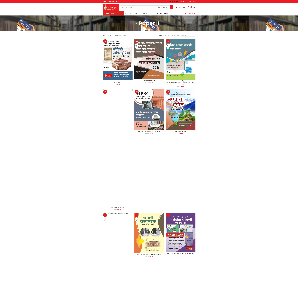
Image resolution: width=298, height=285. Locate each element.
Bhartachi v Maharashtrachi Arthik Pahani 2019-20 (180, 254)
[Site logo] (111, 7)
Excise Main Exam (117, 35)
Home (104, 35)
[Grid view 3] (175, 35)
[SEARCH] (171, 7)
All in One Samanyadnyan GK (149, 80)
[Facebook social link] (170, 1)
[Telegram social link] (177, 1)
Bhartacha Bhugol (180, 131)
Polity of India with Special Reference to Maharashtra (117, 81)
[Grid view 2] (172, 35)
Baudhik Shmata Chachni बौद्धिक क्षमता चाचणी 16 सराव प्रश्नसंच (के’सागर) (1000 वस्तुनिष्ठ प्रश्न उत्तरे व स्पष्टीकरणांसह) (180, 82)
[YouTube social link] (174, 1)
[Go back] (137, 23)
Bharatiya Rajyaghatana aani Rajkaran (149, 131)
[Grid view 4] (178, 35)
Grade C (109, 35)
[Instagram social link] (172, 1)
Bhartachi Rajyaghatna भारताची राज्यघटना (149, 255)
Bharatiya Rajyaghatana (117, 207)
